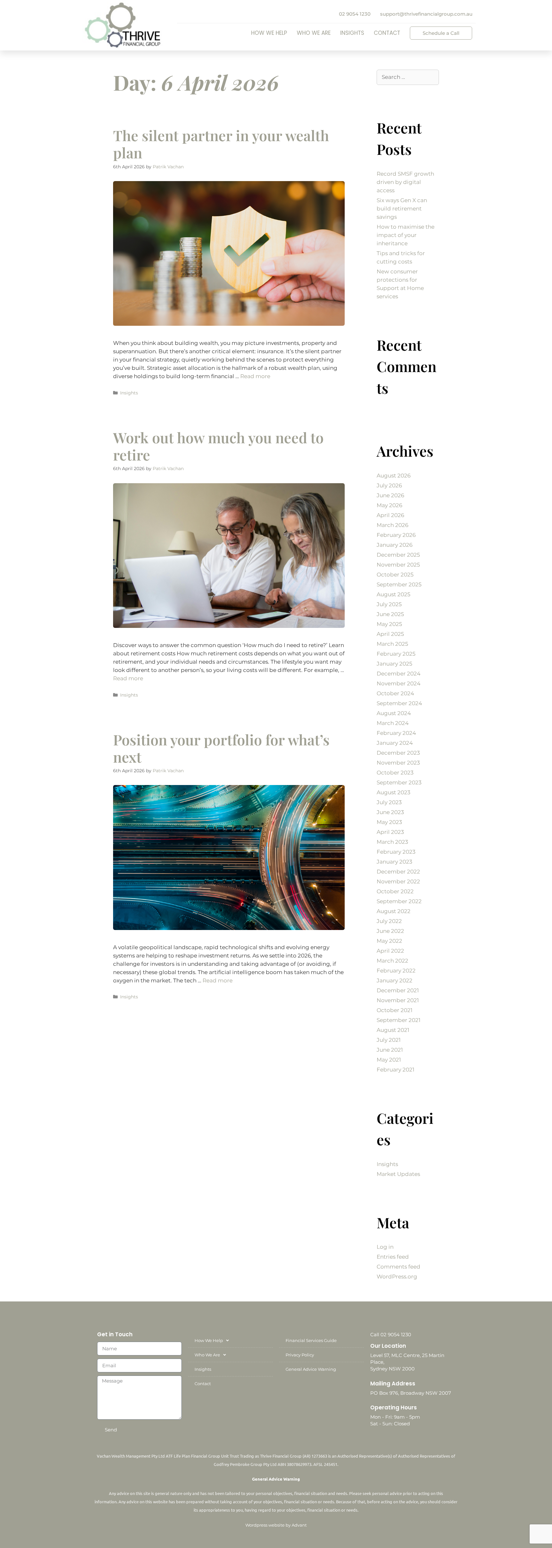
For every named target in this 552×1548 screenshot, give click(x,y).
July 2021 (389, 1040)
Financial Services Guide (311, 1340)
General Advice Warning (311, 1369)
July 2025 (389, 604)
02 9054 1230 (355, 14)
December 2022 (398, 871)
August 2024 (394, 713)
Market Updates (398, 1174)
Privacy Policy (300, 1354)
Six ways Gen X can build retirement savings (402, 208)
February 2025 (396, 654)
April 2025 (390, 634)
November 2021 (398, 1000)
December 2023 (398, 753)
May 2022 (389, 941)
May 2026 (389, 505)
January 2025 (394, 663)
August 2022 (393, 911)
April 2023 (390, 832)
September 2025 (399, 584)
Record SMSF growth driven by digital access (405, 182)
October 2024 (395, 693)
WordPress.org (397, 1276)
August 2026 (393, 475)
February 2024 (396, 733)
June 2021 (390, 1050)
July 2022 (389, 921)
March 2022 (392, 960)
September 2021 (398, 1020)
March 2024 (393, 723)
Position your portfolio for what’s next (221, 748)
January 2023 (394, 861)
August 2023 (393, 792)
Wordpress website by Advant (276, 1525)
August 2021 (393, 1030)
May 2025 (389, 624)
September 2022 (399, 901)
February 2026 (396, 535)
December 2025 (398, 555)
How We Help (269, 33)
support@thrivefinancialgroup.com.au (426, 14)
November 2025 (398, 564)
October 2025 (395, 574)
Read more (255, 376)
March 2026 (392, 525)
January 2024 (395, 743)
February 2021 (395, 1069)
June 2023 (390, 812)
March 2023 (392, 842)
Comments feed (398, 1266)
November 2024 (398, 683)
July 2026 (389, 485)
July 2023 (389, 802)
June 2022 (390, 931)
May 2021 (389, 1059)
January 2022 (394, 980)
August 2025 (393, 594)
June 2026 (390, 495)
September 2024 (399, 703)
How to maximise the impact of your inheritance (405, 235)
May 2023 (389, 822)
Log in (385, 1247)
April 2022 (390, 951)
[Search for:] (408, 77)
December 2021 (398, 990)
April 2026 (390, 515)
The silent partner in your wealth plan (221, 144)
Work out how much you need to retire (218, 446)
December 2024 (398, 673)
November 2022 (398, 881)
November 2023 (398, 762)
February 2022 (396, 970)
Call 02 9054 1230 (390, 1334)
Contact (387, 33)
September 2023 (399, 782)
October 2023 (395, 772)
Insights (352, 33)
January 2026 (394, 545)
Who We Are (314, 33)
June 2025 (390, 614)
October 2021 (394, 1010)
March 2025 (392, 644)
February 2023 (396, 852)
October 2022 (395, 891)
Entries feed (393, 1257)
